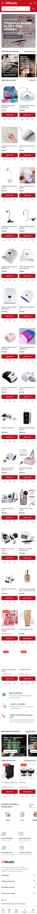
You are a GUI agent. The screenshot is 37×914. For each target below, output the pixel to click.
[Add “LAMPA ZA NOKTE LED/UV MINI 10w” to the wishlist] (32, 200)
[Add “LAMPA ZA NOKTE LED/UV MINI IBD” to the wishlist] (32, 240)
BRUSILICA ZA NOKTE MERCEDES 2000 (8, 469)
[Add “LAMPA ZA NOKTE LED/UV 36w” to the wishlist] (32, 160)
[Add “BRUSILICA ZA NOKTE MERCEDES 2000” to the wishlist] (14, 482)
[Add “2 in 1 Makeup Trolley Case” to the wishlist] (14, 796)
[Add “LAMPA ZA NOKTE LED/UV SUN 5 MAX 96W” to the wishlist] (32, 281)
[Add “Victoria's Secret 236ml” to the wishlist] (32, 643)
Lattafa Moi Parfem (25, 669)
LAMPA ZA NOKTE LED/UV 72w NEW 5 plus (27, 106)
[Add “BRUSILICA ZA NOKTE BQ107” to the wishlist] (32, 482)
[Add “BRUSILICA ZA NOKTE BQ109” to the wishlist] (32, 522)
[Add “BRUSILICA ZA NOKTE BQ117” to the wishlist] (14, 522)
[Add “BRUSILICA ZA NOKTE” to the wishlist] (14, 442)
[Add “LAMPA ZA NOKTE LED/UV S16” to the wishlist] (32, 321)
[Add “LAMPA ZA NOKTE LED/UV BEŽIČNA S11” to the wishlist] (14, 361)
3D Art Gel (22, 782)
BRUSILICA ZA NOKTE (8, 428)
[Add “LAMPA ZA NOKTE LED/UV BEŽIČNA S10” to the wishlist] (14, 281)
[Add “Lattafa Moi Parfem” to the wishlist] (32, 683)
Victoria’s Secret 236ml (26, 629)
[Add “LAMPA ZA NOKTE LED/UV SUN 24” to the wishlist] (32, 401)
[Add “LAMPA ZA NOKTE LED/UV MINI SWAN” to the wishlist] (14, 240)
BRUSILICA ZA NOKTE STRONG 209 (25, 549)
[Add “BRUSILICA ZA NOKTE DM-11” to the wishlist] (14, 603)
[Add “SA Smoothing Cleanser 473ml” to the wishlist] (14, 683)
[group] (10, 94)
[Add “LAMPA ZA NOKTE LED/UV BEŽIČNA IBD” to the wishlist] (14, 321)
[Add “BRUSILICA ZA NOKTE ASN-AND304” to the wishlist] (32, 442)
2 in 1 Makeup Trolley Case (9, 782)
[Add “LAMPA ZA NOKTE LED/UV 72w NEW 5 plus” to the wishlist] (32, 119)
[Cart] (34, 3)
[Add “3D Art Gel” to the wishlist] (32, 796)
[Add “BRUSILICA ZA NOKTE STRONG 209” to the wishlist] (32, 563)
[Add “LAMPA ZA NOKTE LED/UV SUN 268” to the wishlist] (14, 401)
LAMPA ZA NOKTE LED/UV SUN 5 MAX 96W (27, 267)
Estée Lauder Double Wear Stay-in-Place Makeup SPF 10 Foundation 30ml (27, 590)
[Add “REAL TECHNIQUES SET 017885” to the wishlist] (14, 643)
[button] (3, 45)
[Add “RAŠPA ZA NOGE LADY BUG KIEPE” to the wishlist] (14, 119)
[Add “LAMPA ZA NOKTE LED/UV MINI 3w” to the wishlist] (14, 160)
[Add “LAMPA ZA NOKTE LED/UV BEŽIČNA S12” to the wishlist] (32, 361)
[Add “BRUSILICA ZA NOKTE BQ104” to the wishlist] (14, 563)
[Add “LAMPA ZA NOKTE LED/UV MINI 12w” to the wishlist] (14, 200)
